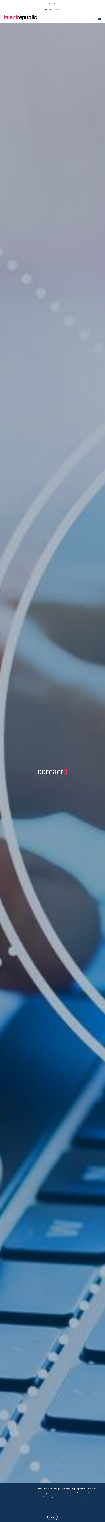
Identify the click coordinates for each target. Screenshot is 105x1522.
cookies (49, 1497)
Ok (52, 1517)
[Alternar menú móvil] (99, 18)
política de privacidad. (80, 1497)
